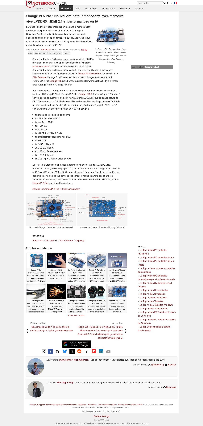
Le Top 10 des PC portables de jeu (157, 257)
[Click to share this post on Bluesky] (64, 351)
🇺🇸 (82, 49)
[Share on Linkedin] (101, 351)
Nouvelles (66, 8)
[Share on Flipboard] (93, 351)
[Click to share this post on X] (72, 351)
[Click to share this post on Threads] (57, 351)
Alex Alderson (81, 359)
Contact (139, 8)
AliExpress (37, 240)
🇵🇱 (86, 49)
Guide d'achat (108, 8)
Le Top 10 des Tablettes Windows (156, 304)
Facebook (171, 387)
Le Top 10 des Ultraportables (154, 290)
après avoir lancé (40, 66)
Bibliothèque (91, 8)
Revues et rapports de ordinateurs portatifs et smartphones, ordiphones (58, 404)
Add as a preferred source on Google (79, 344)
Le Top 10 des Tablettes (151, 301)
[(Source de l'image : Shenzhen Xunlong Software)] (51, 209)
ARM (30, 53)
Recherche (125, 8)
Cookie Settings (101, 416)
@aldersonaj (157, 364)
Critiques (52, 8)
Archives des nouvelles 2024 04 (130, 404)
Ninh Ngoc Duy (65, 382)
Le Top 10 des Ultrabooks (152, 293)
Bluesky (171, 364)
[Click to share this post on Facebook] (50, 351)
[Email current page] (108, 351)
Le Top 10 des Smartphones (153, 308)
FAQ (78, 8)
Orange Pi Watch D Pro (89, 73)
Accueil (39, 8)
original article (66, 359)
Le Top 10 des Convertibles (153, 297)
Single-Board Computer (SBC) (48, 53)
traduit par (46, 49)
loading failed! (138, 67)
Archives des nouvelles (107, 404)
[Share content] (44, 351)
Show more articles (76, 315)
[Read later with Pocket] (86, 351)
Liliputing (79, 240)
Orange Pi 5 (55, 80)
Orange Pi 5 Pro (40, 183)
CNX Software (39, 77)
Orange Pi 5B (85, 94)
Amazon (50, 240)
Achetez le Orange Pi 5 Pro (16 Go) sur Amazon (55, 188)
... (88, 49)
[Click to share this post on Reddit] (79, 351)
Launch (67, 53)
